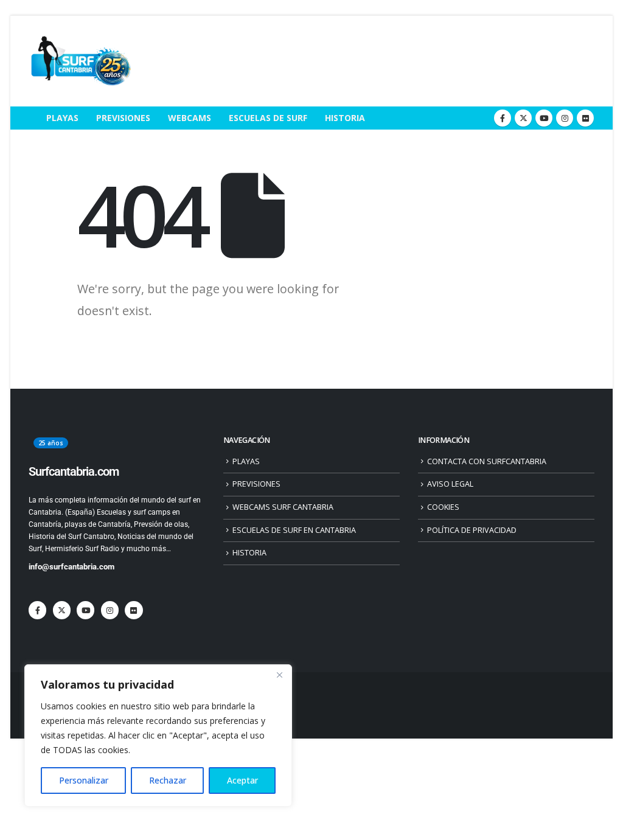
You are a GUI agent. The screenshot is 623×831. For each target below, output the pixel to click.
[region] (158, 735)
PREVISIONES (123, 117)
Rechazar (167, 780)
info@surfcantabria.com (71, 566)
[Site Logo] (80, 61)
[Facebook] (502, 118)
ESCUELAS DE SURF (268, 117)
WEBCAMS (189, 117)
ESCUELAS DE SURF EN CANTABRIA (294, 530)
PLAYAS (62, 117)
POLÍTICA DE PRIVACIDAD (472, 530)
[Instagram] (564, 118)
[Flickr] (585, 118)
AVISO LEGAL (450, 484)
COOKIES (443, 507)
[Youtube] (543, 118)
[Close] (279, 674)
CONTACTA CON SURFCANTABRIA (486, 461)
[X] (523, 118)
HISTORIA (345, 117)
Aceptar (242, 780)
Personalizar (83, 780)
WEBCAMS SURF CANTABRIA (282, 507)
